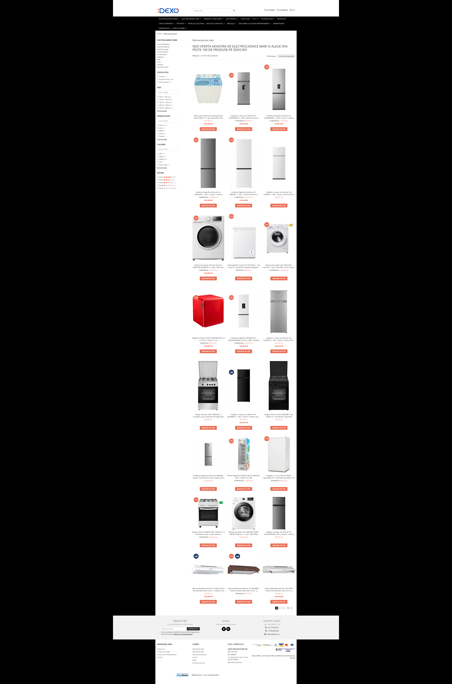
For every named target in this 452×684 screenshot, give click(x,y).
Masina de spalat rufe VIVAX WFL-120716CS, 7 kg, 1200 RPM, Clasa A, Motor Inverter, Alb (278, 266)
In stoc (161, 76)
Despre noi (161, 649)
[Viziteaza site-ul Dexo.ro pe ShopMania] (182, 675)
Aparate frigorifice (163, 44)
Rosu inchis (163, 165)
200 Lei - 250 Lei (164, 105)
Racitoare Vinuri (162, 67)
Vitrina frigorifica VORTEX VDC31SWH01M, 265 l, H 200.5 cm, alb (243, 476)
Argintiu (162, 159)
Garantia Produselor (199, 654)
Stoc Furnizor (164, 82)
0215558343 (273, 627)
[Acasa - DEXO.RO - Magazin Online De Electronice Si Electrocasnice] (169, 10)
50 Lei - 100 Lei (164, 97)
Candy (161, 136)
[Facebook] (224, 629)
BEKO (161, 131)
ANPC (194, 660)
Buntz (161, 134)
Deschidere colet (198, 649)
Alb (160, 154)
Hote (159, 62)
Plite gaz (160, 64)
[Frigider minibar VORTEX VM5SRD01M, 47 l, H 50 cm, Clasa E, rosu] (208, 310)
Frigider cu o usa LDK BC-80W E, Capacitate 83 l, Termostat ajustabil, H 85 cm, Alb (279, 476)
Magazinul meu (164, 644)
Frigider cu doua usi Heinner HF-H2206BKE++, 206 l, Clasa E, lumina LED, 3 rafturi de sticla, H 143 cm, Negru (243, 415)
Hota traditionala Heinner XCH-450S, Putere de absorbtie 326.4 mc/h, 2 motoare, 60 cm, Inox (279, 589)
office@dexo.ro (273, 634)
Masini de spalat (162, 49)
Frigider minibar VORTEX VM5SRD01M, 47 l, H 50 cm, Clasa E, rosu (208, 339)
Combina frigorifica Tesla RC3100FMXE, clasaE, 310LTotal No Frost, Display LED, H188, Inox (208, 476)
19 (288, 608)
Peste (161, 177)
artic (160, 128)
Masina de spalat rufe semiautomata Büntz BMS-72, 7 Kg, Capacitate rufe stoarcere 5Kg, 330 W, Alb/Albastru (208, 117)
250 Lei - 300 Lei (164, 108)
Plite (158, 59)
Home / (160, 33)
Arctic (161, 125)
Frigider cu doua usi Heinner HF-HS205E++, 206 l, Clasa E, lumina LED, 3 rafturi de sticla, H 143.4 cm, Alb (279, 193)
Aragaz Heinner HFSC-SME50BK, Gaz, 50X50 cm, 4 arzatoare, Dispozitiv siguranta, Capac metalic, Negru (278, 415)
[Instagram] (228, 629)
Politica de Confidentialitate (183, 634)
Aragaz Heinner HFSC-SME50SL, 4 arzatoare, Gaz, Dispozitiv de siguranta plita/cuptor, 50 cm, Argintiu (208, 415)
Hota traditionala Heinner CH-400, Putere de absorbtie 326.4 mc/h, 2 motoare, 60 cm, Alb (208, 589)
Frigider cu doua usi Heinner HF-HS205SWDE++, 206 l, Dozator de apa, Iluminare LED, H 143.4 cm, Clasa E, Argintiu (243, 117)
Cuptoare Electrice (163, 47)
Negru (161, 156)
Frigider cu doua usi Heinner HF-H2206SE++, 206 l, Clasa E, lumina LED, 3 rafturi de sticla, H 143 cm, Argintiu (279, 339)
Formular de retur (198, 663)
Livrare (194, 657)
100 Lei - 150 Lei (164, 99)
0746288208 (273, 631)
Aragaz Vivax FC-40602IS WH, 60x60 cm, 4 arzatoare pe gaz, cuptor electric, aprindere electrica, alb (208, 533)
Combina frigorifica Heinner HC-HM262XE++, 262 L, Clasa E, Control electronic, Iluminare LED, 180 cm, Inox (208, 193)
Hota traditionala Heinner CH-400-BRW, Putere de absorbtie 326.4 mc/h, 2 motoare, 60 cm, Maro (243, 589)
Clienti (195, 644)
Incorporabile (162, 54)
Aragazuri (160, 57)
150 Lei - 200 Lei (164, 102)
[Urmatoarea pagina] (291, 608)
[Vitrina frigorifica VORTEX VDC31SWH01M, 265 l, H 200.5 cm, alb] (243, 454)
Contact (160, 657)
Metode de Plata (198, 652)
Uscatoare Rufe (162, 52)
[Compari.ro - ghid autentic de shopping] (165, 675)
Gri (160, 162)
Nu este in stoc (164, 79)
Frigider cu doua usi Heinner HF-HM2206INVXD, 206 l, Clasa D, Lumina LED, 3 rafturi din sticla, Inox (279, 533)
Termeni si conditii (163, 652)
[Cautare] (234, 11)
